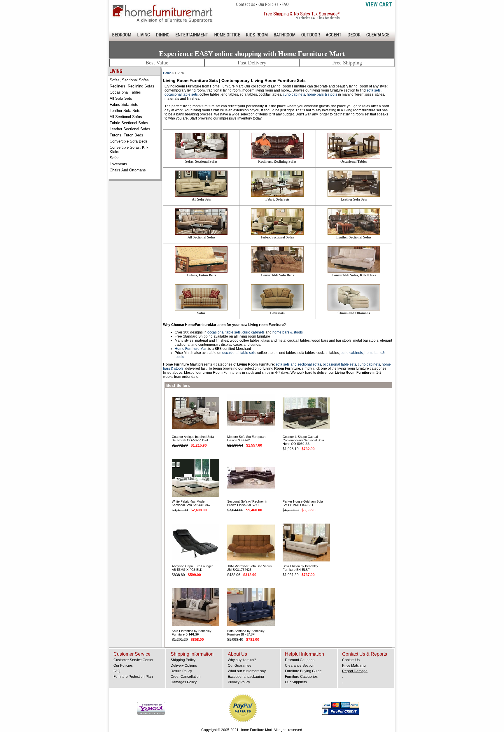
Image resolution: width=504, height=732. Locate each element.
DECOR (353, 35)
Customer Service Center (133, 660)
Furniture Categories (301, 677)
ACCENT (334, 35)
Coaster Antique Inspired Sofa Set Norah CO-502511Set (193, 438)
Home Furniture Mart (191, 349)
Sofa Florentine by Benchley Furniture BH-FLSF (191, 632)
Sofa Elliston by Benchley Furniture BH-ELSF (300, 567)
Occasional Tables (125, 92)
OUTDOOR (310, 35)
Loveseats (118, 164)
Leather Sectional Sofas (130, 129)
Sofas (115, 158)
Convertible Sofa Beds (129, 141)
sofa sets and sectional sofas (298, 364)
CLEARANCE (377, 35)
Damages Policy (184, 682)
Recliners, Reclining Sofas (132, 86)
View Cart (378, 4)
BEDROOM (121, 35)
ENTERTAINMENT (191, 35)
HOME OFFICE (227, 35)
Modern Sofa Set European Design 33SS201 (246, 438)
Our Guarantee (239, 665)
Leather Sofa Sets (125, 110)
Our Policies (268, 4)
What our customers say (247, 671)
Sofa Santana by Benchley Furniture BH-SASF (246, 632)
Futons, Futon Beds (126, 135)
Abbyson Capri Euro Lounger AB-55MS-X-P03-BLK (192, 567)
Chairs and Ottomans (128, 170)
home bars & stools (322, 94)
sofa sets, (374, 90)
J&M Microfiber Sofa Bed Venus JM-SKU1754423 (249, 567)
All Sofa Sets (121, 98)
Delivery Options (184, 665)
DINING (162, 35)
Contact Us (245, 4)
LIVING (143, 35)
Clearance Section (299, 665)
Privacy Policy (239, 682)
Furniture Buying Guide (303, 671)
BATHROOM (284, 35)
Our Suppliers (296, 682)
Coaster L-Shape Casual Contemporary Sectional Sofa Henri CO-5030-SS (303, 440)
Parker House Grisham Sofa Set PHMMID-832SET (303, 503)
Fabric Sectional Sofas (129, 123)
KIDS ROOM (257, 35)
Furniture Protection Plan (133, 677)
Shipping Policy (183, 660)
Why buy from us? (242, 660)
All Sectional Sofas (126, 117)
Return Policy (181, 671)
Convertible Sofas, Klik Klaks (129, 149)
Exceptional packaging (246, 677)
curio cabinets (294, 94)
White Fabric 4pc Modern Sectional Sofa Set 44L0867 (191, 503)
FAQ (285, 4)
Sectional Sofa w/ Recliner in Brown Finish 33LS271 (247, 503)
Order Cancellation (186, 677)
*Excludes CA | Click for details (318, 18)
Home (167, 73)
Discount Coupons (299, 660)
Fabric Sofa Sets (124, 104)
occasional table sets (181, 94)
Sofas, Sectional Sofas (129, 80)
